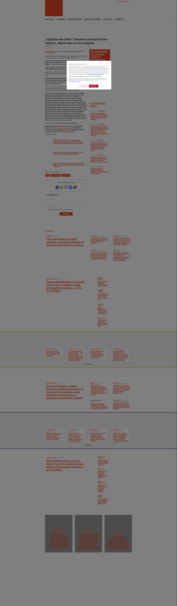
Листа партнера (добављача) (75, 81)
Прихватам (93, 86)
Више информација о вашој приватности (95, 74)
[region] (89, 75)
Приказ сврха (84, 86)
